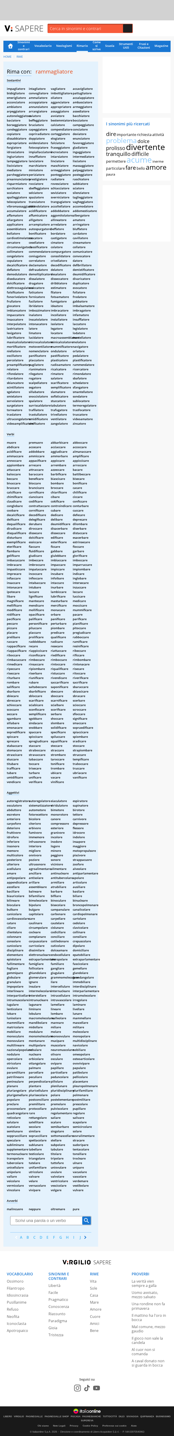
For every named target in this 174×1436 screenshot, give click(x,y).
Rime (20, 57)
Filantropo (15, 1288)
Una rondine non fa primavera (148, 1306)
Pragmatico (58, 1299)
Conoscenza (58, 1306)
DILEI (122, 1416)
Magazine (161, 46)
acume (139, 159)
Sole (93, 1288)
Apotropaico (17, 1330)
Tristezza (55, 1334)
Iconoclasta (16, 1323)
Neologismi (64, 46)
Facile (53, 1292)
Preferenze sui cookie (114, 1425)
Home (10, 46)
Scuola (109, 46)
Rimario (82, 46)
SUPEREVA (87, 1420)
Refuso (13, 1309)
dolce (144, 141)
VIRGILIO (19, 1416)
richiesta (144, 134)
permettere (116, 161)
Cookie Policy (90, 1425)
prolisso (115, 148)
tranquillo (118, 153)
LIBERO (7, 1416)
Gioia (52, 1327)
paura (110, 174)
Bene (94, 1330)
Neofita (13, 1316)
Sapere (29, 28)
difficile (140, 153)
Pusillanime (17, 1302)
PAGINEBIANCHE (91, 1416)
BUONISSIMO (163, 1416)
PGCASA (75, 1416)
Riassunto (56, 1313)
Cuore (95, 1316)
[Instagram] (77, 1388)
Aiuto (134, 1425)
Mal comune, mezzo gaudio (148, 1329)
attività (158, 134)
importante (126, 134)
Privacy (74, 1425)
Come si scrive (96, 46)
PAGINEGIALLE (34, 1416)
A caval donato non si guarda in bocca (148, 1363)
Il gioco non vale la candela (147, 1340)
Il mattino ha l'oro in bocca (149, 1317)
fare (131, 167)
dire (111, 134)
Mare (94, 1302)
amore (156, 167)
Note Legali (59, 1425)
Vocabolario (43, 46)
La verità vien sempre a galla (144, 1283)
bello (141, 168)
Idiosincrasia (17, 1295)
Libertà (54, 1285)
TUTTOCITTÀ (110, 1416)
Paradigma (57, 1320)
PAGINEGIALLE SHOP (57, 1416)
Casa (94, 1295)
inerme (158, 161)
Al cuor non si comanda (143, 1351)
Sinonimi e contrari (23, 46)
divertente (145, 146)
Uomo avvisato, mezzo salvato (145, 1294)
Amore (96, 1309)
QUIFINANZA (147, 1416)
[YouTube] (96, 1388)
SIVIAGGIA (132, 1416)
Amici (94, 1323)
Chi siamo (43, 1425)
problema (121, 140)
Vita (93, 1281)
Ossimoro (15, 1281)
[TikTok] (87, 1388)
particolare (115, 168)
